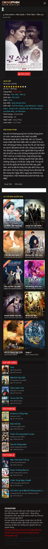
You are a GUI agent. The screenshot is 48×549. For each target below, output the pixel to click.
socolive (8, 538)
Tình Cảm (14, 94)
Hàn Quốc (15, 97)
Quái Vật (7, 81)
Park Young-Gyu (36, 108)
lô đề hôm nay (25, 541)
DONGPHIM (10, 508)
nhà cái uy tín (11, 541)
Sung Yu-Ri (13, 108)
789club (36, 541)
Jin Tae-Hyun (20, 111)
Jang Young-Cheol (19, 103)
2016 (10, 100)
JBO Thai (9, 544)
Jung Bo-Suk (24, 108)
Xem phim (25, 74)
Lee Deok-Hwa (8, 111)
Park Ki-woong (17, 106)
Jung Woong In (30, 106)
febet (16, 544)
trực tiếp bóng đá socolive (31, 538)
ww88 (15, 538)
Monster (18, 184)
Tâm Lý (22, 94)
